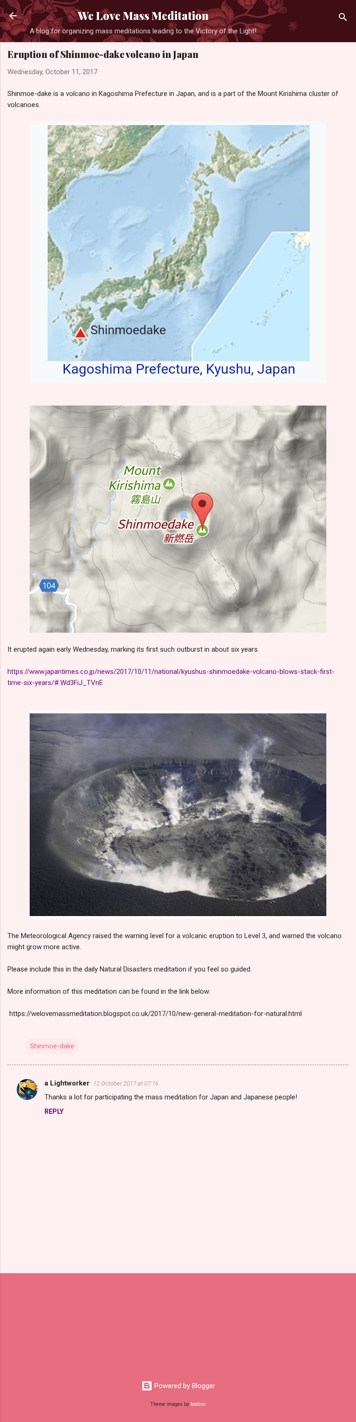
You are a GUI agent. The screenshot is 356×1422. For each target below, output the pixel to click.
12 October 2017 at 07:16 (126, 1083)
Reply (54, 1111)
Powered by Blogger (184, 1386)
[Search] (343, 19)
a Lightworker (66, 1083)
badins (198, 1404)
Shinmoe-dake (52, 1046)
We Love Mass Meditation (143, 15)
